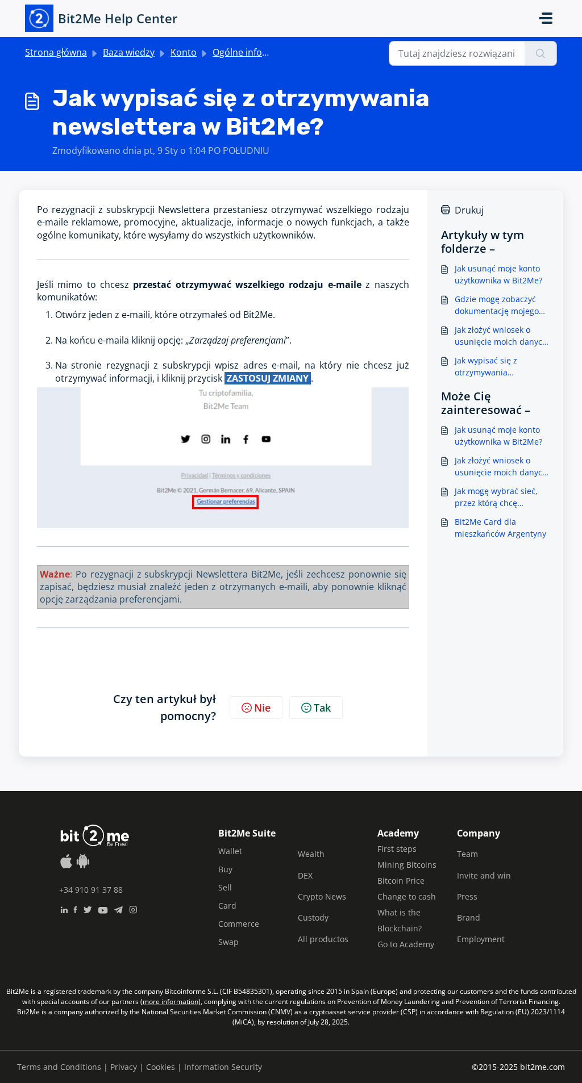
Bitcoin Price (401, 880)
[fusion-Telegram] (118, 908)
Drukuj (469, 210)
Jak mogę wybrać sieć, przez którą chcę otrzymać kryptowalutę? (499, 497)
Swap (228, 941)
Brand (468, 917)
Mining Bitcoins (406, 864)
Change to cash (406, 896)
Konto (184, 52)
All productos (323, 939)
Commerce (238, 923)
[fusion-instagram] (133, 908)
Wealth (311, 853)
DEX (305, 875)
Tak (322, 707)
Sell (225, 887)
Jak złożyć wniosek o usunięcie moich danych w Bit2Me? (501, 336)
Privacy (123, 1066)
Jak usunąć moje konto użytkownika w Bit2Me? (498, 274)
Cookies (160, 1066)
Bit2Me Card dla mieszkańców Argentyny (500, 527)
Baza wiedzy (129, 52)
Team (467, 853)
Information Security (223, 1066)
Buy (225, 869)
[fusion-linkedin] (64, 908)
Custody (313, 917)
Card (227, 905)
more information (170, 1001)
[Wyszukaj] (541, 53)
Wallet (230, 851)
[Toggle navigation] (545, 18)
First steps (397, 848)
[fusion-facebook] (75, 908)
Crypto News (322, 896)
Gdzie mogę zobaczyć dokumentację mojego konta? (497, 305)
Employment (481, 939)
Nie (262, 707)
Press (467, 896)
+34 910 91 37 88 (91, 889)
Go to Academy (405, 944)
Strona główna (56, 52)
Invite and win (484, 875)
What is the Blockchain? (399, 920)
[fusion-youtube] (103, 908)
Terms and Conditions (59, 1066)
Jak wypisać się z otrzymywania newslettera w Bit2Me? (498, 366)
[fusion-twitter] (87, 908)
